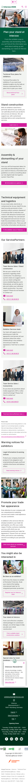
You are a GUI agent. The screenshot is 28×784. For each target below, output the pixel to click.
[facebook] (6, 739)
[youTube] (21, 739)
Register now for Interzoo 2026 (13, 593)
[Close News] (15, 661)
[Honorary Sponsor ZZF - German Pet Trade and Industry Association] (11, 749)
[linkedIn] (16, 739)
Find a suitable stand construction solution (13, 634)
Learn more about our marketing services (13, 545)
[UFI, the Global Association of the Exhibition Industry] (19, 749)
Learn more (12, 125)
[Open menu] (26, 7)
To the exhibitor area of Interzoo (13, 230)
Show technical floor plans (13, 93)
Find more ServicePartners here (13, 414)
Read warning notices (13, 470)
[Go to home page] (9, 7)
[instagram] (11, 739)
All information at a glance (13, 183)
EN (14, 2)
